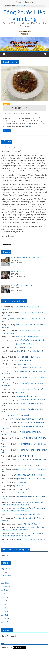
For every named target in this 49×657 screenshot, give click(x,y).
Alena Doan (5, 586)
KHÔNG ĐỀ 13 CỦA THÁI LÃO (31, 357)
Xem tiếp (28, 126)
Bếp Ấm (6, 104)
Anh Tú (4, 608)
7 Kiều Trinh (6, 576)
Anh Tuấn (5, 611)
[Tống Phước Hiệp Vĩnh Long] (3, 54)
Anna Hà (4, 622)
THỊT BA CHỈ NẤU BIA (15, 107)
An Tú (3, 593)
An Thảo (4, 590)
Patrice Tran (6, 496)
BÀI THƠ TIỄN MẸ (26, 456)
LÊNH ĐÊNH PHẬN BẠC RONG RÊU (29, 396)
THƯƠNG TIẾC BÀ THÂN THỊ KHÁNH (30, 422)
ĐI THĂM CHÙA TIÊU (24, 360)
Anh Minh (5, 604)
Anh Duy (4, 597)
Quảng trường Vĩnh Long (25, 344)
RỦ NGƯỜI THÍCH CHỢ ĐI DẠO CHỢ (29, 337)
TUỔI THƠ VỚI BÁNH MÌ (31, 524)
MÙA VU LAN (21, 6)
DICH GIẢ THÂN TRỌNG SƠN (31, 368)
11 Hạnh (4, 572)
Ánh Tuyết (5, 618)
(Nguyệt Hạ (5, 569)
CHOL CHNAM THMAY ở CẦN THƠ (30, 389)
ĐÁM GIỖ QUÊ (20, 393)
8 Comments (20, 113)
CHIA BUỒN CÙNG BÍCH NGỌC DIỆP (31, 478)
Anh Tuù (4, 615)
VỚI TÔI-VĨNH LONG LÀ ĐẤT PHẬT (32, 340)
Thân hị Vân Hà (32, 113)
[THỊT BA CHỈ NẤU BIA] (24, 67)
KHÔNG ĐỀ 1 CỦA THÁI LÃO (19, 415)
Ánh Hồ (4, 601)
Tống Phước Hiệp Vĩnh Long (24, 15)
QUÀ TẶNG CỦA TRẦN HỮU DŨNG (28, 514)
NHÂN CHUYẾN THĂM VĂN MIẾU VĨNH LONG (26, 419)
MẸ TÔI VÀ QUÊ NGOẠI (32, 465)
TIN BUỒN (22, 482)
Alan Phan (5, 583)
